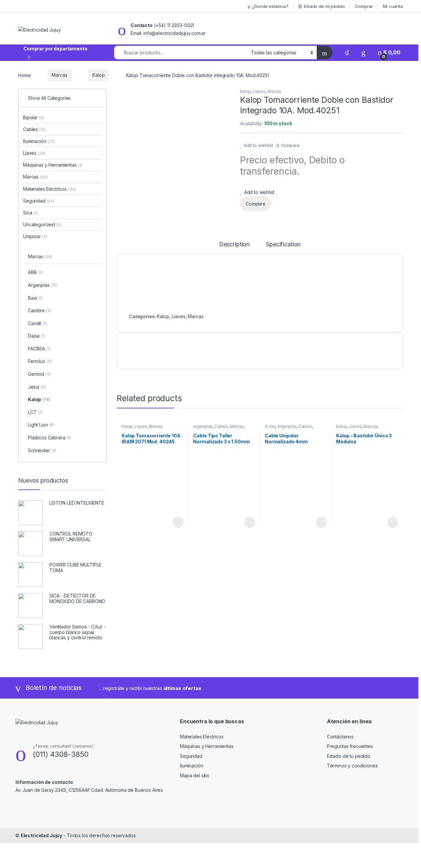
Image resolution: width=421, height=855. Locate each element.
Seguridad (38, 201)
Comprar (364, 6)
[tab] (234, 247)
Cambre (39, 310)
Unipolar (35, 236)
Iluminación (39, 141)
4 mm (270, 426)
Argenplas (202, 426)
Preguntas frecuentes (350, 746)
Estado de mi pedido (324, 6)
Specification (283, 244)
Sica (30, 212)
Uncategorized (42, 224)
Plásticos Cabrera (49, 437)
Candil (38, 323)
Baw (35, 298)
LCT (35, 412)
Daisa (36, 336)
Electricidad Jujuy (41, 835)
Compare (290, 145)
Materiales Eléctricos (49, 189)
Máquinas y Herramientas (52, 165)
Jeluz (37, 387)
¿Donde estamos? (270, 6)
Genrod (39, 374)
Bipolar (33, 117)
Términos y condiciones (352, 765)
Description (234, 244)
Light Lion (41, 425)
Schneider (42, 450)
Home (24, 75)
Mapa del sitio (195, 775)
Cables (221, 426)
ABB (35, 272)
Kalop (98, 75)
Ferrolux (40, 361)
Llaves (259, 91)
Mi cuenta (393, 6)
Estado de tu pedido (348, 756)
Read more (177, 522)
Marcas (59, 75)
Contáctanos (340, 736)
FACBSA (39, 348)
